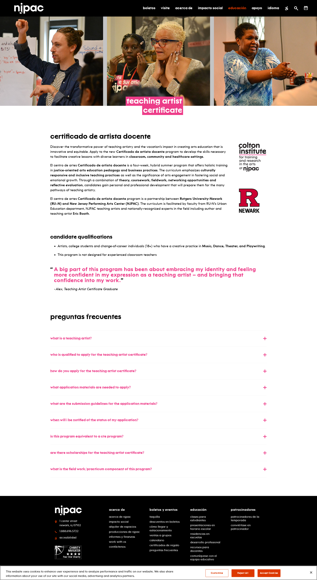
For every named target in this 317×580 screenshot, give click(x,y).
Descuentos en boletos (165, 521)
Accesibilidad (67, 537)
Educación (198, 509)
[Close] (311, 572)
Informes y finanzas (122, 536)
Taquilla (155, 516)
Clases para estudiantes (198, 518)
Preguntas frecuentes (164, 550)
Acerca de (117, 509)
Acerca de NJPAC (120, 516)
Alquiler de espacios (122, 526)
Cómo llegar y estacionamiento (161, 528)
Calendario (157, 540)
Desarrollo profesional (205, 542)
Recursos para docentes (199, 548)
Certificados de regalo (164, 545)
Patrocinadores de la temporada (245, 518)
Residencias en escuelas (199, 535)
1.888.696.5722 (69, 531)
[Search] (296, 8)
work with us (117, 541)
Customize (217, 573)
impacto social (119, 521)
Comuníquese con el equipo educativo (203, 557)
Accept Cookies (269, 573)
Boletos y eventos (164, 509)
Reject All (242, 573)
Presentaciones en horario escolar (202, 526)
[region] (158, 573)
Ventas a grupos (160, 535)
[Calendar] (306, 8)
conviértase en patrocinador (241, 526)
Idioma (273, 8)
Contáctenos (117, 546)
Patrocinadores (243, 509)
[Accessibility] (287, 8)
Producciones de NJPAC (124, 532)
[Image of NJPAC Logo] (30, 8)
